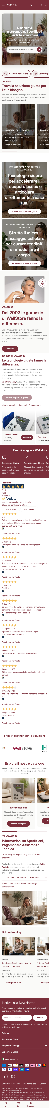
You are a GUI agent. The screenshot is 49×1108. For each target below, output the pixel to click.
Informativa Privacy (12, 1027)
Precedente (11, 509)
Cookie (43, 1084)
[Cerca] (31, 5)
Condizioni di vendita (11, 1084)
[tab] (9, 405)
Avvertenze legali (29, 1084)
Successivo (29, 509)
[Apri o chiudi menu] (3, 4)
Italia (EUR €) (10, 1059)
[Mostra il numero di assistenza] (36, 4)
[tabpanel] (24, 427)
